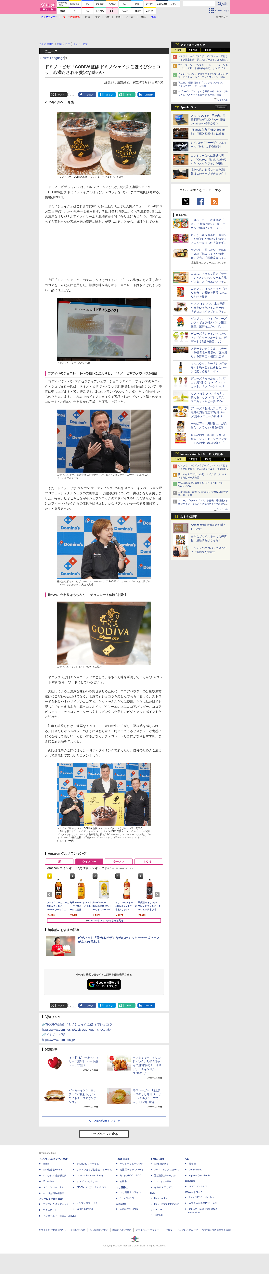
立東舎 (123, 1181)
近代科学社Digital (129, 1209)
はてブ (109, 95)
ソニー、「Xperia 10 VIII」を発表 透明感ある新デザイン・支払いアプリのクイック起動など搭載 (203, 504)
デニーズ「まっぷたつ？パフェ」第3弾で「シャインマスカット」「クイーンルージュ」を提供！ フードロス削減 (209, 386)
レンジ (148, 861)
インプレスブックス (87, 1203)
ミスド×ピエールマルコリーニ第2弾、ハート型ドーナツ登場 (83, 1061)
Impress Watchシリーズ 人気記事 (201, 454)
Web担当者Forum (52, 1169)
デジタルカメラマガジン (56, 1204)
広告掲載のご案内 (98, 1230)
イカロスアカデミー (164, 1187)
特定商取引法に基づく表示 (216, 1230)
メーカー (130, 17)
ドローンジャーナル (53, 1187)
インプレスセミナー (87, 1181)
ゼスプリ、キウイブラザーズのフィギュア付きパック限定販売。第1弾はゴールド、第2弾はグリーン (203, 59)
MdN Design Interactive (166, 1204)
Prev (50, 894)
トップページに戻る (104, 1134)
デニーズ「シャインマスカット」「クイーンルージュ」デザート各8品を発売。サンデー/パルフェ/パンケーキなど (203, 68)
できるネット (50, 1210)
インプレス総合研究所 (55, 1175)
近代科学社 (122, 1204)
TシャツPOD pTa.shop (201, 1197)
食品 (97, 17)
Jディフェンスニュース (166, 1169)
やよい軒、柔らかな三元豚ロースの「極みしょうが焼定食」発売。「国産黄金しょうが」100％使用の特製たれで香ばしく (209, 257)
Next (158, 894)
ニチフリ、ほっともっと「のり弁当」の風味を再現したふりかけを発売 (209, 292)
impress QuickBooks (200, 1175)
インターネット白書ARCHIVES (59, 1216)
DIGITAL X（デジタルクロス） (92, 1187)
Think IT (47, 1163)
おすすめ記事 (188, 516)
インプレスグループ (187, 1230)
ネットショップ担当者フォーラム (94, 1169)
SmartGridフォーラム (87, 1163)
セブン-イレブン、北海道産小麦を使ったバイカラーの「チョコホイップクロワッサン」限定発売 (203, 77)
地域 (143, 17)
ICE (187, 1158)
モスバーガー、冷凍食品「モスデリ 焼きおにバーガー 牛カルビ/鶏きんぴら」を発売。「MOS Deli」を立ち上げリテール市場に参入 (209, 227)
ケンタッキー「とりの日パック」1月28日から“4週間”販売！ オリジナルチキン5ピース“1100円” (147, 1065)
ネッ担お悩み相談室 (53, 1193)
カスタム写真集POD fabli (203, 1203)
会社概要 (168, 1230)
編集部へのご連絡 (121, 1230)
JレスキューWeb (163, 1181)
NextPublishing (84, 1209)
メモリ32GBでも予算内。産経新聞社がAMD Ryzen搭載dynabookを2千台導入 (208, 119)
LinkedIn (149, 95)
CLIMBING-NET (128, 1198)
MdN (152, 1193)
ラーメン (118, 861)
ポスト (61, 95)
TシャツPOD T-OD (130, 1175)
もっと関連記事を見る (102, 1120)
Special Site (188, 107)
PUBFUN (190, 1181)
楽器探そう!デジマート (132, 1169)
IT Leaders (48, 1181)
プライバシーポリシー (147, 1230)
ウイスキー (89, 861)
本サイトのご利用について (53, 1230)
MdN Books (160, 1198)
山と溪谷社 (122, 1187)
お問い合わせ (78, 1230)
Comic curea (195, 1169)
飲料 (108, 17)
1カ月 (223, 50)
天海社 (192, 1163)
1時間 (178, 50)
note (129, 95)
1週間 (208, 50)
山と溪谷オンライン (130, 1192)
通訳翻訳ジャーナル (164, 1175)
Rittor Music (122, 1158)
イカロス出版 (157, 1158)
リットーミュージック (131, 1163)
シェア (90, 95)
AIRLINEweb (161, 1163)
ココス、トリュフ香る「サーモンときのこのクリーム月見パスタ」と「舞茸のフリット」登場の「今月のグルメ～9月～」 (209, 281)
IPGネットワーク (194, 1192)
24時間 (193, 50)
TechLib (158, 1215)
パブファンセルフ (198, 1186)
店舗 (87, 17)
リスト (73, 95)
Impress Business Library (89, 1175)
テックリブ (156, 1210)
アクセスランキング (192, 44)
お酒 (118, 17)
